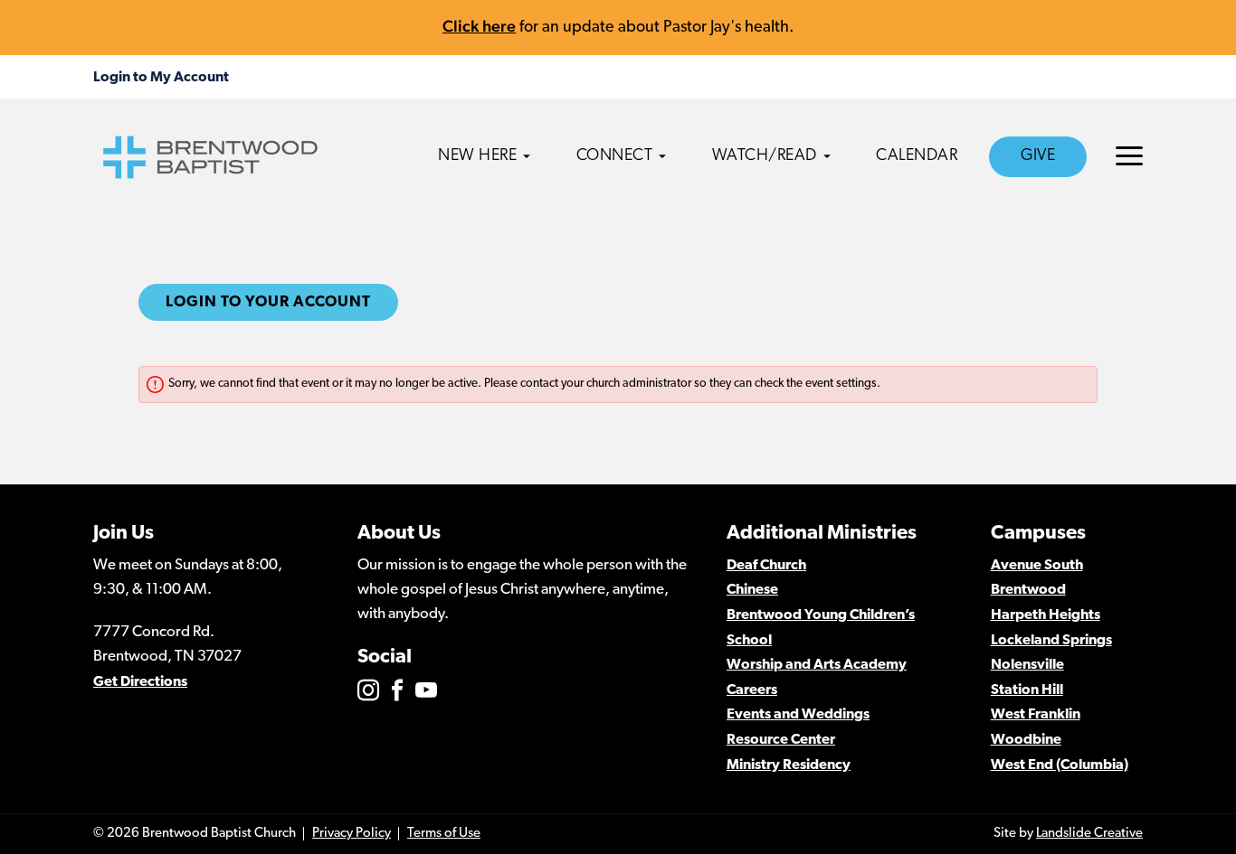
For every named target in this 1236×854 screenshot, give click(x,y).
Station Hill (1027, 690)
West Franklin (1035, 715)
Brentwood (1028, 590)
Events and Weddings (798, 715)
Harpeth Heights (1045, 615)
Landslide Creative (1089, 833)
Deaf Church (766, 565)
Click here (479, 25)
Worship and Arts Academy (817, 665)
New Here (477, 156)
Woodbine (1026, 740)
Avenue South (1037, 565)
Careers (752, 690)
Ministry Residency (789, 765)
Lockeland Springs (1051, 640)
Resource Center (781, 740)
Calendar (916, 156)
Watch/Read (764, 156)
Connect (614, 156)
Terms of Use (443, 833)
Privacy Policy (351, 833)
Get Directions (140, 682)
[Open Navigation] (1129, 155)
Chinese (752, 590)
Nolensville (1027, 665)
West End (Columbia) (1059, 765)
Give (1038, 156)
